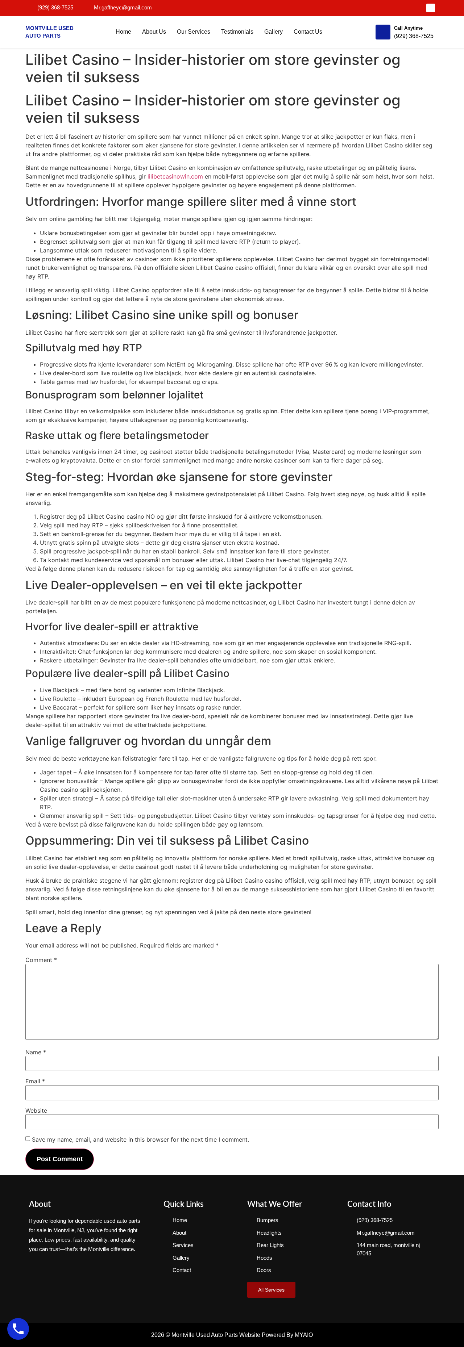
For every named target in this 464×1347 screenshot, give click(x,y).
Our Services (193, 32)
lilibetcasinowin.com (175, 176)
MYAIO (304, 1335)
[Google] (430, 8)
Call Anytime (408, 28)
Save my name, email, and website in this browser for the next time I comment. (140, 1139)
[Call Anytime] (383, 32)
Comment (41, 960)
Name (35, 1052)
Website (36, 1110)
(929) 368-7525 (414, 36)
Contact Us (308, 32)
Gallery (273, 32)
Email (35, 1081)
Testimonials (237, 32)
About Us (154, 32)
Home (123, 32)
